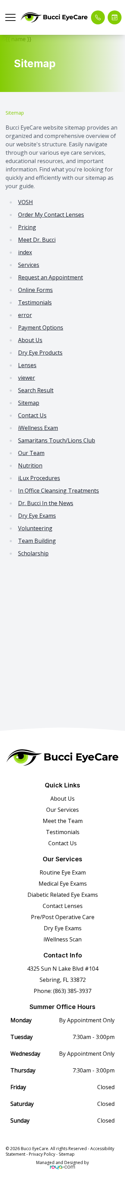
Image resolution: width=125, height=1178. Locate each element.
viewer (26, 378)
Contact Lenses (63, 906)
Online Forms (35, 290)
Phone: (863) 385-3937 (62, 991)
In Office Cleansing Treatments (58, 490)
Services (28, 265)
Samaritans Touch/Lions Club (56, 440)
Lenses (27, 365)
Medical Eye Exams (63, 883)
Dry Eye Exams (37, 515)
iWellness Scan (62, 939)
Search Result (35, 390)
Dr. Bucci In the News (45, 503)
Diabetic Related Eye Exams (62, 895)
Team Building (37, 541)
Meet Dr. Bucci (37, 240)
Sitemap (28, 403)
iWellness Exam (38, 428)
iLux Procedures (39, 478)
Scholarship (33, 553)
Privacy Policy (42, 1154)
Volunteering (35, 528)
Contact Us (32, 415)
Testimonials (35, 302)
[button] (10, 17)
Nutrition (30, 465)
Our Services (62, 810)
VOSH (25, 202)
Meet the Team (63, 821)
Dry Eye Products (40, 352)
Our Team (31, 453)
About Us (30, 340)
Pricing (27, 227)
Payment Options (40, 327)
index (25, 252)
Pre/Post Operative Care (62, 917)
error (25, 315)
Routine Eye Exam (63, 872)
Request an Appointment (50, 277)
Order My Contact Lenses (51, 214)
